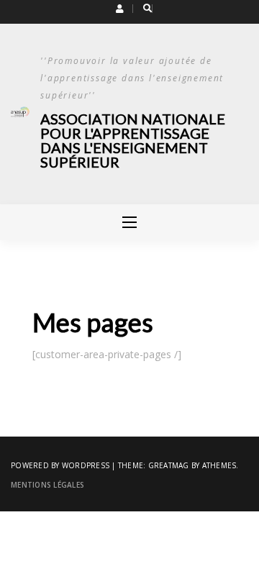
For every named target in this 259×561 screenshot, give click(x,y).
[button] (119, 8)
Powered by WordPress (60, 465)
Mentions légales (47, 485)
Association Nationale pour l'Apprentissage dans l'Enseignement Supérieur (132, 140)
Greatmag (168, 465)
